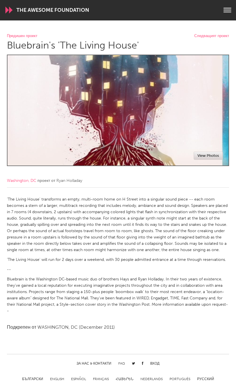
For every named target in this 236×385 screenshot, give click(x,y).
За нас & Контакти (94, 363)
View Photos (208, 155)
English (57, 379)
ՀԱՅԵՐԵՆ (125, 379)
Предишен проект (22, 36)
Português (180, 379)
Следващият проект (211, 36)
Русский (205, 379)
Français (101, 379)
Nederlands (151, 379)
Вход (154, 363)
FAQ (121, 363)
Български (32, 379)
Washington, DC (21, 180)
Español (78, 379)
